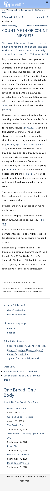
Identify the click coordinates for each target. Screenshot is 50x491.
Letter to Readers (16, 314)
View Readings (10, 25)
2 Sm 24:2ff (30, 127)
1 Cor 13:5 (11, 169)
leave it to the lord (18, 454)
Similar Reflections (37, 25)
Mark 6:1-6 (42, 17)
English (11, 328)
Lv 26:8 (10, 144)
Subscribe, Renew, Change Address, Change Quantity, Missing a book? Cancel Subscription (26, 350)
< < (4, 10)
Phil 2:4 (30, 173)
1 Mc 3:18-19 (30, 144)
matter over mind (16, 408)
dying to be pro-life (18, 462)
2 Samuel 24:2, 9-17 (12, 17)
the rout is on (15, 425)
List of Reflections (17, 310)
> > (43, 10)
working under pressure (20, 416)
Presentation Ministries (18, 4)
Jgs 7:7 (19, 144)
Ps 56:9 (6, 109)
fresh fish (12, 446)
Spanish (11, 332)
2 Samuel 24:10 (39, 54)
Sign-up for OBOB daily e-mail (23, 358)
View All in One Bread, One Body (21, 402)
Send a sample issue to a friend (20, 371)
